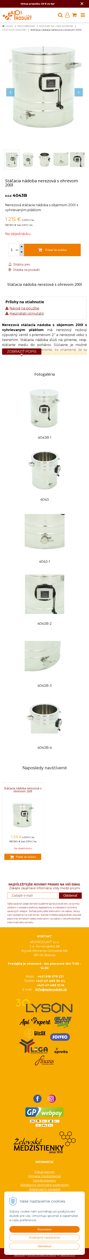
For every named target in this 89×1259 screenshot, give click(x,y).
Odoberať (70, 895)
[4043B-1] (45, 408)
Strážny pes (21, 264)
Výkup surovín (44, 1172)
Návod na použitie (24, 308)
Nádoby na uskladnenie (56, 26)
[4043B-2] (45, 594)
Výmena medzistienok (44, 1176)
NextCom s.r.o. (67, 1255)
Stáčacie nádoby (14, 29)
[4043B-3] (45, 656)
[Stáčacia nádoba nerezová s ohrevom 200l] (44, 87)
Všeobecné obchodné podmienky (44, 1185)
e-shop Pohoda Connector (42, 1255)
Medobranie (26, 26)
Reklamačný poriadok (44, 1189)
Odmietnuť (45, 1246)
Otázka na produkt (26, 270)
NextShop (19, 1255)
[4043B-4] (45, 718)
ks (17, 249)
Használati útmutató (27, 313)
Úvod (9, 26)
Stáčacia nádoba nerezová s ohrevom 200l (23, 790)
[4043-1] (45, 532)
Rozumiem (44, 1229)
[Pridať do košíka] (22, 857)
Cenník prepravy (44, 1180)
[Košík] (74, 14)
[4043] (45, 470)
